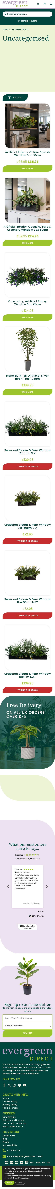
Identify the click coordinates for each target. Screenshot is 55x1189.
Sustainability (10, 1145)
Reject (20, 1183)
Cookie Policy (10, 1101)
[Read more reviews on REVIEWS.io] (36, 916)
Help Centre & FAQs (13, 1126)
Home (6, 29)
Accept (9, 1183)
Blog (5, 1139)
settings (25, 1178)
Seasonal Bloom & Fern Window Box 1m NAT (27, 675)
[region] (27, 886)
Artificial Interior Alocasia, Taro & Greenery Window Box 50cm (27, 228)
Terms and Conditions (14, 1123)
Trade (6, 1142)
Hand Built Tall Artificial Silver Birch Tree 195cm (27, 377)
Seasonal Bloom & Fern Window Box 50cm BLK (27, 526)
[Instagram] (14, 1085)
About (6, 1098)
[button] (8, 886)
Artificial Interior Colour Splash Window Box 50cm (27, 153)
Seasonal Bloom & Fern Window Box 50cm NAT (27, 600)
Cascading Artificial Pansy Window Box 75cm (27, 302)
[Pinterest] (19, 1085)
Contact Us (9, 1135)
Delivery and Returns (13, 1120)
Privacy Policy (10, 1104)
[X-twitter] (9, 1085)
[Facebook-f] (4, 1085)
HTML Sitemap (10, 1108)
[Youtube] (24, 1085)
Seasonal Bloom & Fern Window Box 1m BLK (27, 451)
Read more (27, 168)
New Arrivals (9, 1117)
